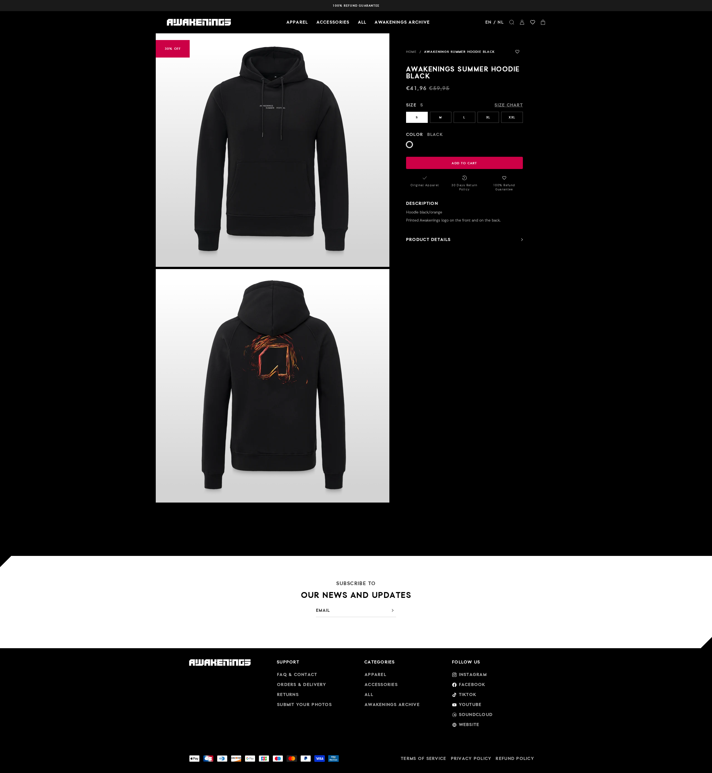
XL (488, 117)
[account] (522, 22)
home (411, 51)
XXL (512, 117)
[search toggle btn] (511, 22)
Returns (288, 694)
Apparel (297, 22)
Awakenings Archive (402, 22)
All (362, 22)
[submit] (392, 610)
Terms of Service (423, 758)
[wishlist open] (532, 22)
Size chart (509, 105)
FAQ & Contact (297, 674)
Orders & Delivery (301, 684)
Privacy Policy (471, 758)
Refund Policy (515, 758)
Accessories (333, 22)
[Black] (409, 144)
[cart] (543, 22)
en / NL (494, 22)
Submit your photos (304, 704)
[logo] (199, 22)
